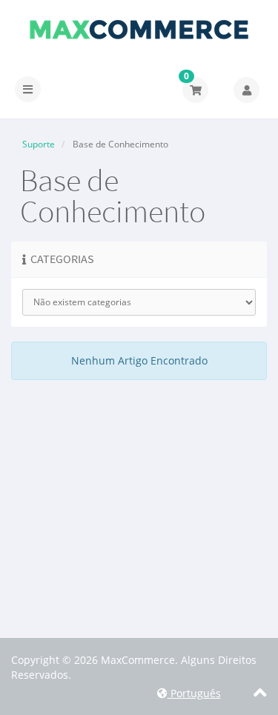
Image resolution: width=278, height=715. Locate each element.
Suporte (38, 144)
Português (194, 693)
